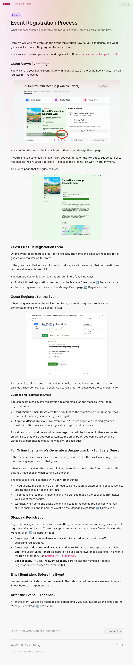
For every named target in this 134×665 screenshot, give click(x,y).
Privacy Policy (26, 651)
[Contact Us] (117, 645)
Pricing (36, 645)
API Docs (25, 645)
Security (40, 651)
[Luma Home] (14, 645)
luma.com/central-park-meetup (101, 54)
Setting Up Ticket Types (60, 555)
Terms (13, 651)
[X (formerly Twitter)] (122, 645)
